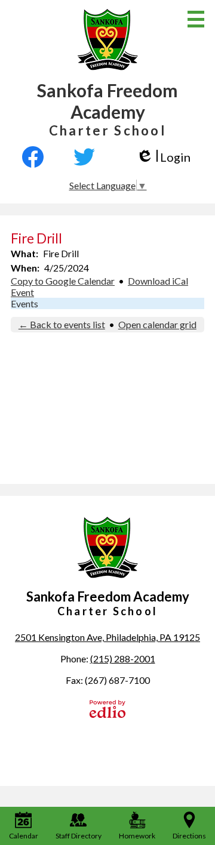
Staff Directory (79, 835)
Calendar (23, 835)
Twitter (84, 156)
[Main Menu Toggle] (196, 19)
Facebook (38, 156)
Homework (137, 835)
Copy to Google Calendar (63, 280)
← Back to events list (62, 324)
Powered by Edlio (107, 709)
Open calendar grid (157, 324)
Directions (189, 835)
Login (163, 157)
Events (24, 303)
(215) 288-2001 (122, 658)
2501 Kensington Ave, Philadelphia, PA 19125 (107, 637)
